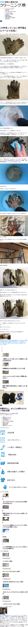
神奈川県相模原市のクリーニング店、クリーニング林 (12, 615)
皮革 (5, 344)
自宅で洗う (7, 18)
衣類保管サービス (7, 418)
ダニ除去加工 (6, 419)
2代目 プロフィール (9, 8)
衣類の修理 (5, 424)
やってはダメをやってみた (10, 11)
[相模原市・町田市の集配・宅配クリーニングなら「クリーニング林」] (13, 6)
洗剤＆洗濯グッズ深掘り (10, 17)
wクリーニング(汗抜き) (8, 421)
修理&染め (7, 15)
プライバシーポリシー (5, 624)
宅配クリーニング (7, 417)
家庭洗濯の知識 (8, 16)
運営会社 (13, 624)
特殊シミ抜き (6, 422)
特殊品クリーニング (7, 425)
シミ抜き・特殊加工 (9, 13)
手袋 (1, 21)
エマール (2, 344)
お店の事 (7, 10)
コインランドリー (9, 12)
